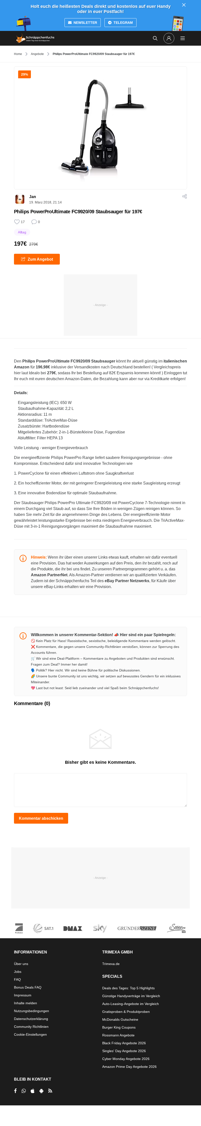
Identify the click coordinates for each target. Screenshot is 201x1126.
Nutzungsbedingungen (31, 1011)
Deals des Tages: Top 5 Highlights (128, 988)
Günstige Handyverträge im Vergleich (131, 996)
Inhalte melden (25, 1003)
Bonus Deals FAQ (27, 987)
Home (18, 54)
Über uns (21, 964)
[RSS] (50, 1090)
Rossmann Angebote (118, 1035)
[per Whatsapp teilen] (24, 1090)
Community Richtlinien (31, 1027)
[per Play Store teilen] (41, 1090)
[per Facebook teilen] (15, 1090)
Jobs (17, 972)
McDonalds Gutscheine (120, 1019)
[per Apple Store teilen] (33, 1090)
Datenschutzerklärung (31, 1019)
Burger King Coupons (119, 1027)
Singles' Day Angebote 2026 (124, 1051)
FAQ (17, 979)
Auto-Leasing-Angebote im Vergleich (130, 1004)
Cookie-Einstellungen (30, 1034)
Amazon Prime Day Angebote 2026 (129, 1067)
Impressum (22, 995)
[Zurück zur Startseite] (35, 38)
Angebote (37, 54)
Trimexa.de (111, 964)
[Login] (168, 38)
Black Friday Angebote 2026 (124, 1043)
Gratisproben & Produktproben (126, 1012)
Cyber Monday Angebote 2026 (126, 1059)
